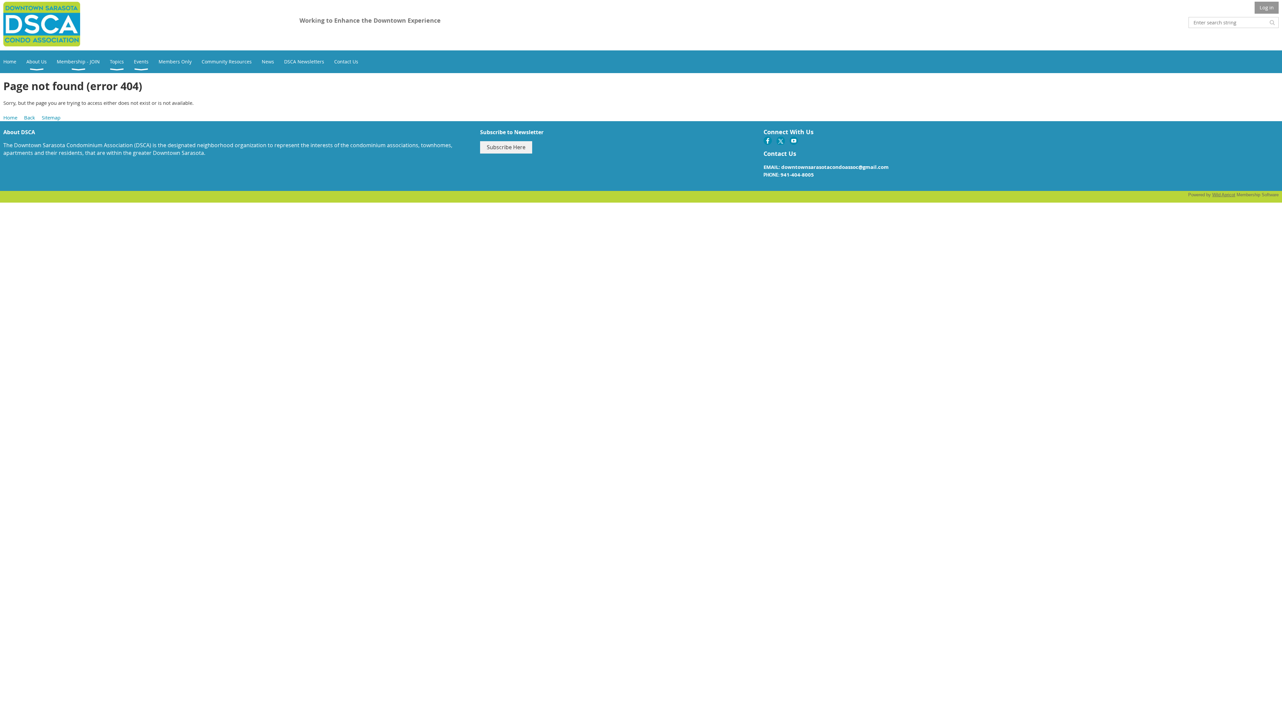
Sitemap (51, 117)
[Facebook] (768, 141)
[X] (781, 141)
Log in (1267, 7)
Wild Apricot (1223, 194)
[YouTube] (794, 141)
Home (10, 117)
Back (29, 117)
